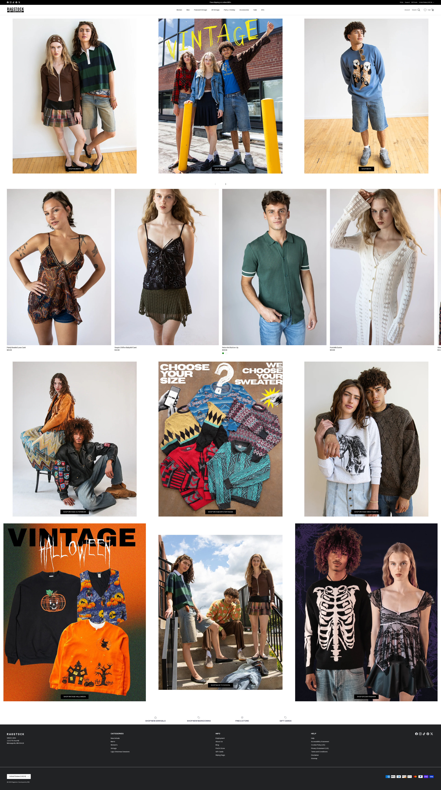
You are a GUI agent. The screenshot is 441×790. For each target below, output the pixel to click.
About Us (219, 741)
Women (179, 10)
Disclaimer (315, 755)
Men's (113, 741)
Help (312, 738)
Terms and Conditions (319, 752)
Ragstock (15, 782)
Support (407, 2)
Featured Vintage (200, 10)
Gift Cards (414, 2)
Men (188, 10)
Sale (255, 10)
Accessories (244, 10)
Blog (217, 745)
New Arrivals (115, 738)
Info (262, 10)
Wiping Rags (220, 755)
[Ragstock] (15, 10)
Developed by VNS (24, 782)
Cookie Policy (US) (318, 745)
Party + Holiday (229, 10)
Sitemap (314, 758)
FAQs (401, 2)
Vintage (114, 748)
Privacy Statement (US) (320, 748)
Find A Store (220, 748)
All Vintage (215, 10)
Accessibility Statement (320, 741)
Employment (220, 738)
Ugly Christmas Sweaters (120, 752)
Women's (114, 745)
